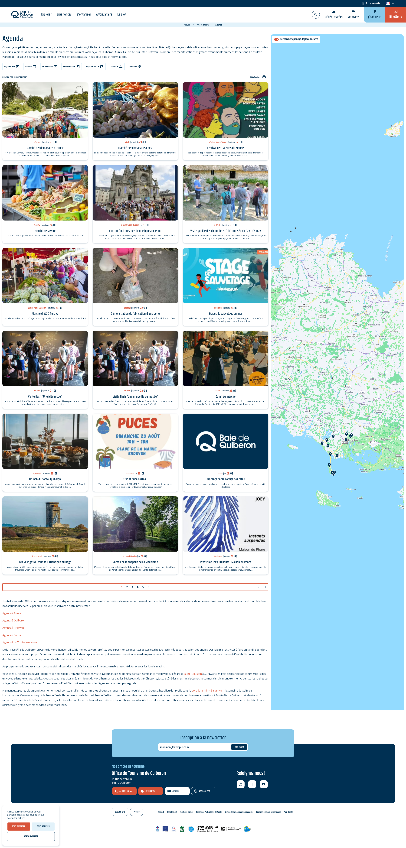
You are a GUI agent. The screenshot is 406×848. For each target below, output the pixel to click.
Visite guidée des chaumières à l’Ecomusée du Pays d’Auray (225, 231)
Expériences (64, 14)
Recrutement (172, 812)
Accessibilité (370, 3)
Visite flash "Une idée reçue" (45, 396)
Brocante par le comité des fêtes (225, 479)
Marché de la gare (45, 231)
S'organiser (84, 14)
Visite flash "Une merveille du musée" (135, 396)
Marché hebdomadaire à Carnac (45, 148)
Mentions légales (186, 812)
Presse (137, 812)
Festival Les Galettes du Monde (225, 148)
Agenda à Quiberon (14, 620)
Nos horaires (204, 791)
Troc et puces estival (135, 479)
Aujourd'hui (9, 66)
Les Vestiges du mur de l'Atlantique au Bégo (45, 562)
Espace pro (120, 812)
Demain (28, 66)
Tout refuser (43, 827)
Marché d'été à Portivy (45, 313)
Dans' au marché (226, 396)
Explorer (46, 14)
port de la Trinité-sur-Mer (208, 690)
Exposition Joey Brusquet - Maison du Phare (225, 562)
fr (387, 3)
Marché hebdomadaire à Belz (135, 148)
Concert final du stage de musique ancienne (135, 231)
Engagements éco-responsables (268, 812)
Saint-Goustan (193, 673)
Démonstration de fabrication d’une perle (135, 313)
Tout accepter (19, 827)
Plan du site (288, 812)
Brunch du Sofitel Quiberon (45, 479)
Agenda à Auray (11, 613)
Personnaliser (31, 836)
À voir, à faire (104, 14)
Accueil (187, 25)
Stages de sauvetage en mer (225, 313)
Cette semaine (69, 66)
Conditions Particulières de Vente (209, 812)
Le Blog (121, 14)
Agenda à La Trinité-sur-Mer (19, 642)
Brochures (150, 791)
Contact (175, 791)
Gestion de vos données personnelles (239, 812)
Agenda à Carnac (12, 635)
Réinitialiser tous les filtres (14, 77)
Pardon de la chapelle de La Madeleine (135, 562)
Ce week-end (47, 66)
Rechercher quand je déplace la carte (299, 39)
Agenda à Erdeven (13, 627)
